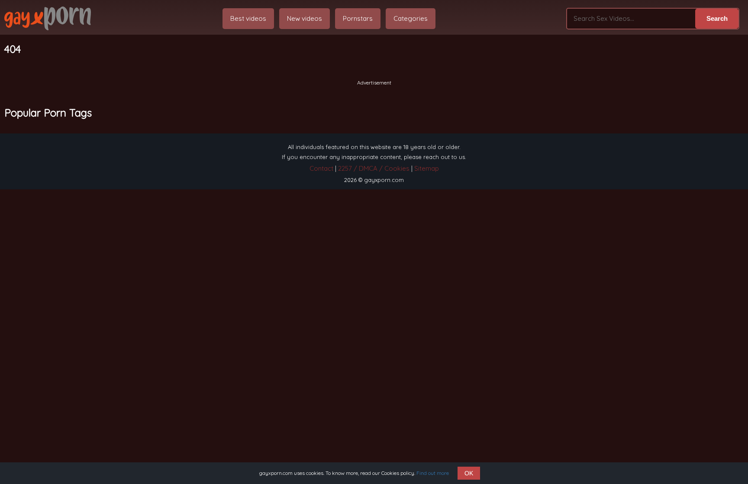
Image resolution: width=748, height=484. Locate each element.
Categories (410, 18)
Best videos (248, 18)
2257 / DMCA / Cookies (373, 168)
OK (468, 473)
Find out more (432, 473)
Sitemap (426, 168)
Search (717, 18)
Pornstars (358, 18)
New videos (304, 18)
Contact (321, 168)
